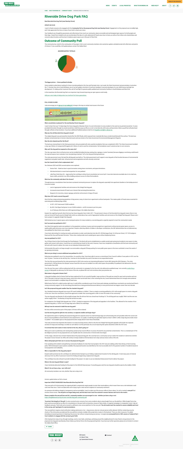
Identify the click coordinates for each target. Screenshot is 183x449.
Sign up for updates (174, 1)
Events (114, 5)
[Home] (12, 4)
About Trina (84, 437)
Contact (109, 435)
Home (46, 10)
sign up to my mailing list (65, 105)
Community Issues (67, 10)
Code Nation (126, 445)
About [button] (164, 5)
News (108, 5)
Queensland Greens (87, 439)
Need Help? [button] (155, 5)
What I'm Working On (54, 10)
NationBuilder (134, 445)
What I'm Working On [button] (142, 5)
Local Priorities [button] (125, 5)
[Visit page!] (170, 6)
